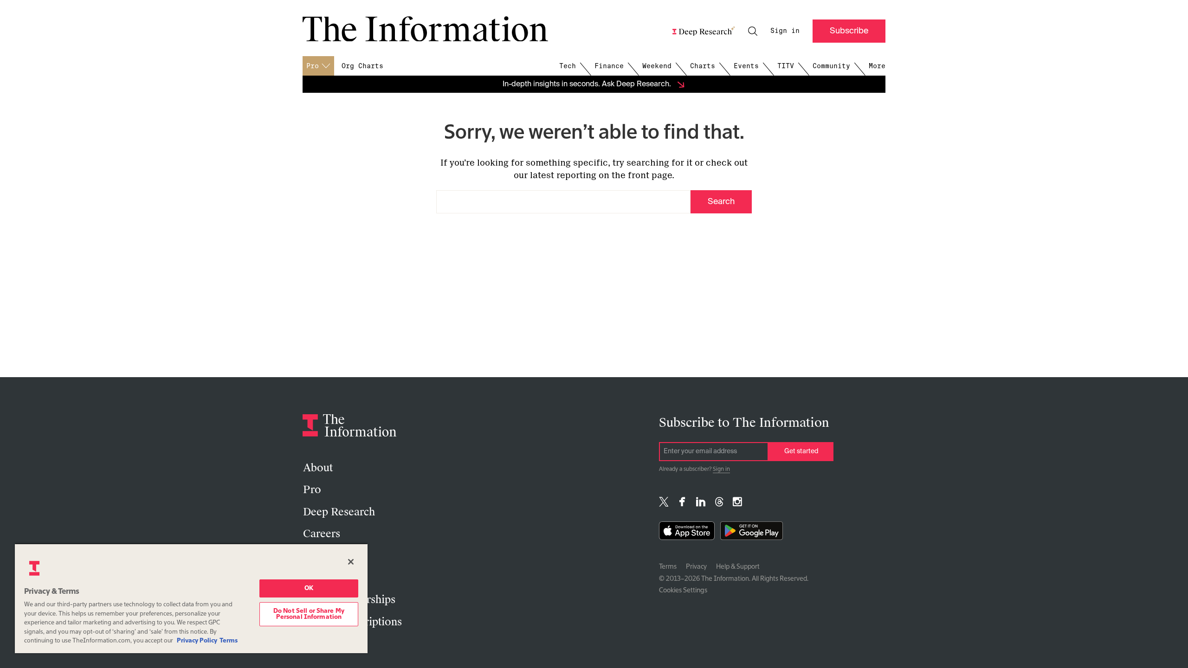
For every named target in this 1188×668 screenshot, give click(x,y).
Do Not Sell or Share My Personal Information (308, 614)
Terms (668, 567)
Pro (312, 489)
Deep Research (339, 512)
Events (746, 66)
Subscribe (849, 31)
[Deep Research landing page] (703, 31)
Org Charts (362, 66)
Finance (609, 66)
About (318, 468)
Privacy (696, 567)
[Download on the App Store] (687, 532)
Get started (801, 451)
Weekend (656, 66)
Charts (702, 66)
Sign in (785, 30)
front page (650, 175)
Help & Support (738, 567)
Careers (321, 533)
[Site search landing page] (752, 31)
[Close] (351, 562)
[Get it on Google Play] (751, 532)
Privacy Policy (197, 641)
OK (308, 588)
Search (721, 202)
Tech (567, 66)
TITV (785, 66)
